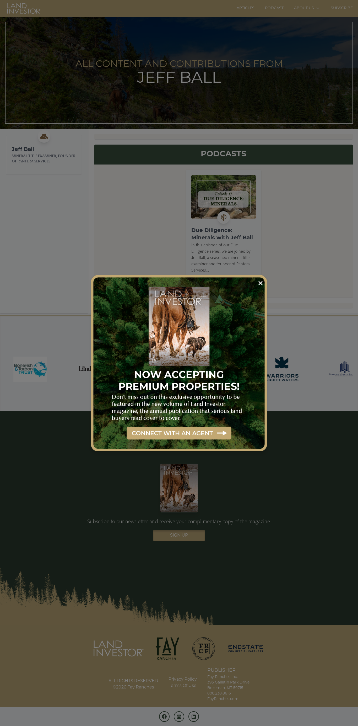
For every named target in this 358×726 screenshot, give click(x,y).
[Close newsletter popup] (260, 283)
